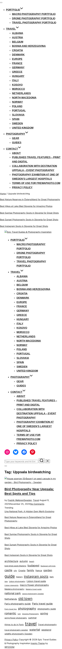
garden (47, 570)
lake (6, 581)
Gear (15, 138)
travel (31, 623)
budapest (33, 565)
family (30, 570)
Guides (16, 142)
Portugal (19, 110)
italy (52, 577)
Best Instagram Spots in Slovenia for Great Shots (24, 226)
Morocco (18, 89)
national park (13, 593)
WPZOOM (9, 647)
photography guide (46, 609)
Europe (17, 59)
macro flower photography (34, 585)
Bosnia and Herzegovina (29, 46)
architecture (11, 561)
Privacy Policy (22, 187)
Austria (17, 37)
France (17, 63)
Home (3, 193)
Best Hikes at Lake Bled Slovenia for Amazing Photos (26, 206)
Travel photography (47, 624)
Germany (18, 67)
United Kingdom (22, 128)
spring (44, 613)
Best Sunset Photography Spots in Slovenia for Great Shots (29, 219)
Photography (15, 134)
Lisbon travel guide (36, 581)
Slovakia (18, 115)
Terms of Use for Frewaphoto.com (36, 183)
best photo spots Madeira (15, 566)
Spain (15, 119)
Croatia (17, 50)
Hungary (18, 76)
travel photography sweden (16, 630)
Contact (12, 149)
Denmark (18, 54)
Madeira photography (14, 589)
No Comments (37, 504)
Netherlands (21, 93)
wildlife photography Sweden (18, 634)
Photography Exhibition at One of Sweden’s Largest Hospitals (35, 426)
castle (8, 570)
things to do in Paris (14, 624)
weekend (46, 629)
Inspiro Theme (38, 643)
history (19, 577)
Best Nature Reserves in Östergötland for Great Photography (30, 199)
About (16, 153)
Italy (15, 80)
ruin (19, 614)
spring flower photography (16, 618)
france (39, 570)
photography (27, 608)
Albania (17, 33)
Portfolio (13, 10)
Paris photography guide (18, 603)
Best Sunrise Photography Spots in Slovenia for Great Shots (29, 213)
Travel (11, 29)
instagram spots (36, 576)
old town (25, 598)
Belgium (17, 42)
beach (31, 561)
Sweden (17, 123)
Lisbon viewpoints (12, 585)
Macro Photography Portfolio (34, 14)
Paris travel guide (42, 603)
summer (32, 617)
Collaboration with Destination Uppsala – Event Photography (36, 413)
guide (10, 576)
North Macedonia (24, 97)
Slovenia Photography (30, 614)
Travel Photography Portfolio (34, 22)
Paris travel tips (11, 609)
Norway (17, 102)
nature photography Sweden (33, 594)
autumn (24, 561)
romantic (10, 613)
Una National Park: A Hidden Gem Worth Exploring (29, 511)
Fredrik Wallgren (16, 500)
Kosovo (17, 85)
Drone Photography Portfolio (33, 18)
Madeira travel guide (34, 589)
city (15, 570)
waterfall (34, 629)
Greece (17, 72)
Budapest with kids (48, 566)
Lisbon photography (17, 581)
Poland (17, 106)
